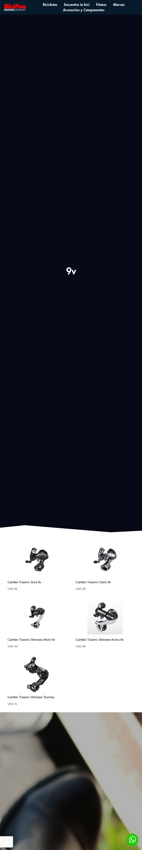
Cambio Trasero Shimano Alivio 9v (31, 639)
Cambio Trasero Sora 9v (24, 582)
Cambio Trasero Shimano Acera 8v (100, 639)
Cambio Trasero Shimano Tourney (31, 697)
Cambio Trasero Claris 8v (93, 582)
